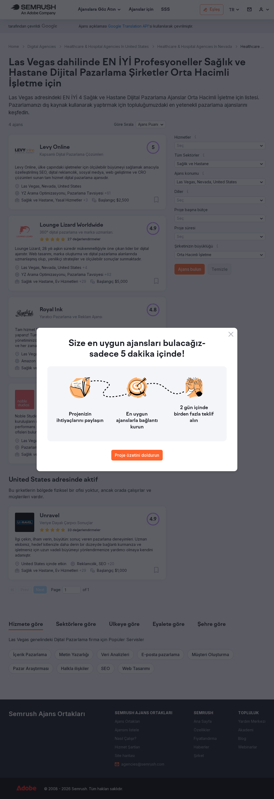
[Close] (230, 334)
